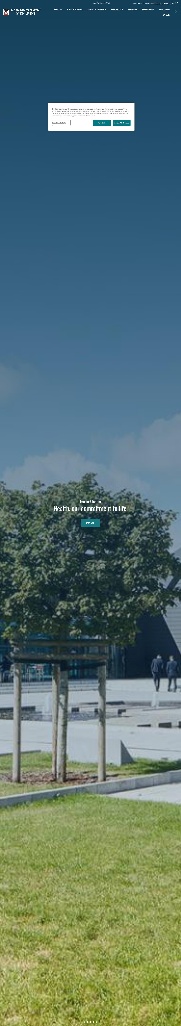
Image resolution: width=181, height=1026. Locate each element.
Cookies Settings (59, 123)
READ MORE (90, 523)
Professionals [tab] (148, 9)
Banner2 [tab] (87, 1022)
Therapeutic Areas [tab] (74, 9)
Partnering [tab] (132, 9)
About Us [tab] (58, 9)
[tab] (97, 9)
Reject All (101, 123)
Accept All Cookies (121, 123)
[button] (175, 11)
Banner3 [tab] (90, 1022)
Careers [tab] (166, 14)
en (175, 2)
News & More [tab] (164, 9)
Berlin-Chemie (90, 501)
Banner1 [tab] (84, 1022)
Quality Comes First (101, 2)
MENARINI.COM (152, 3)
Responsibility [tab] (117, 9)
